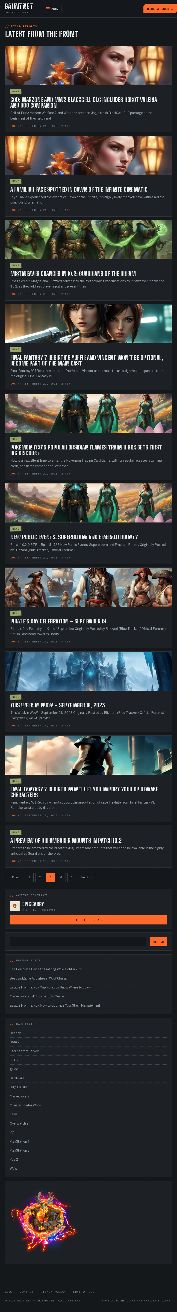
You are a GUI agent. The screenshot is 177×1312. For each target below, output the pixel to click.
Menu (55, 8)
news (16, 91)
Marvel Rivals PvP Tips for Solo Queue (37, 996)
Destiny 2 (16, 1033)
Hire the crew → (88, 920)
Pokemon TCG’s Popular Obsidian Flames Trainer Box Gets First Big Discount (86, 450)
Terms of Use (83, 1291)
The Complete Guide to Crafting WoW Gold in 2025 (46, 969)
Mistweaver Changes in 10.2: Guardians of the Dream (73, 273)
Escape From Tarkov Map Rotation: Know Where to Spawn (51, 987)
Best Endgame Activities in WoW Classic (39, 978)
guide (14, 1069)
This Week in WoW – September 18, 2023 (57, 705)
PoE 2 (14, 1159)
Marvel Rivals (19, 1096)
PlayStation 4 (19, 1141)
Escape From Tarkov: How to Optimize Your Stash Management (55, 1005)
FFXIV (14, 1060)
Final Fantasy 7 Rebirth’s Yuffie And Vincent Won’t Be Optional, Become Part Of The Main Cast (86, 360)
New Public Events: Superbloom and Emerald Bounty (74, 537)
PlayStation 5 (19, 1150)
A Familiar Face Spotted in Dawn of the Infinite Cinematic (79, 189)
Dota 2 (15, 1042)
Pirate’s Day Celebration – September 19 (58, 621)
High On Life (18, 1087)
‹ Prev (14, 877)
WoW (13, 1169)
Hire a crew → (160, 9)
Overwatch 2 (19, 1123)
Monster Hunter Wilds (25, 1105)
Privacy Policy (52, 1291)
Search (158, 941)
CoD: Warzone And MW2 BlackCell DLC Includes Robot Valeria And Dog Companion (83, 102)
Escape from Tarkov (24, 1051)
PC (12, 1132)
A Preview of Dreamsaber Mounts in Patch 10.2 (66, 840)
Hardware (17, 1078)
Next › (86, 877)
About (10, 1291)
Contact (26, 1291)
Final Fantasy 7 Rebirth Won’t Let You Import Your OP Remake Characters (84, 792)
